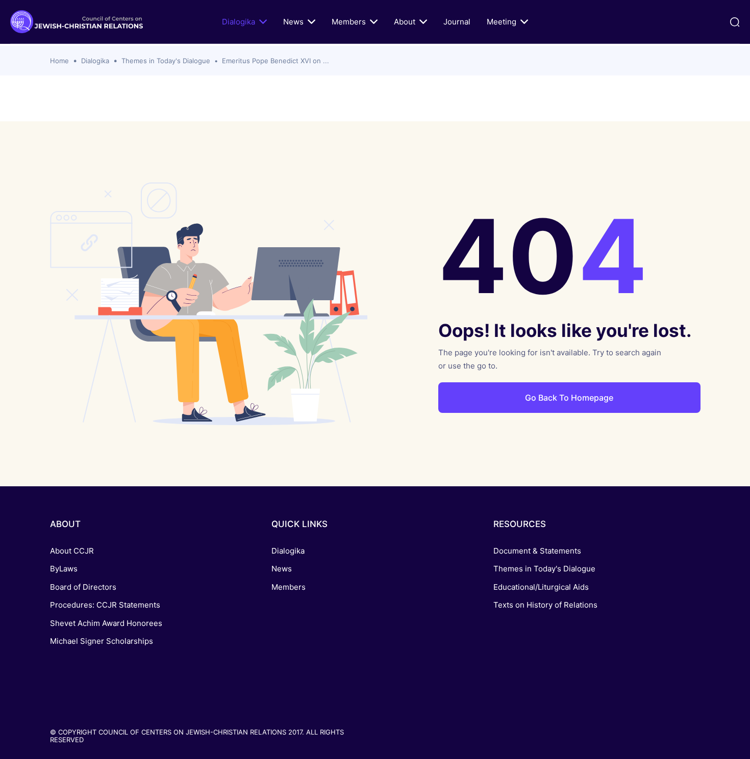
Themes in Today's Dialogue (165, 61)
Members (349, 22)
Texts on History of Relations (545, 605)
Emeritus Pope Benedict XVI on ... (275, 61)
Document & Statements (537, 551)
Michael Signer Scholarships (101, 641)
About (404, 22)
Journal (456, 22)
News (293, 22)
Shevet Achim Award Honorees (106, 623)
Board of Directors (83, 587)
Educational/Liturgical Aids (541, 587)
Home (59, 61)
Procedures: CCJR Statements (105, 605)
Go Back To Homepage (569, 397)
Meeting (501, 22)
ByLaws (64, 568)
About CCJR (72, 551)
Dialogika (238, 22)
